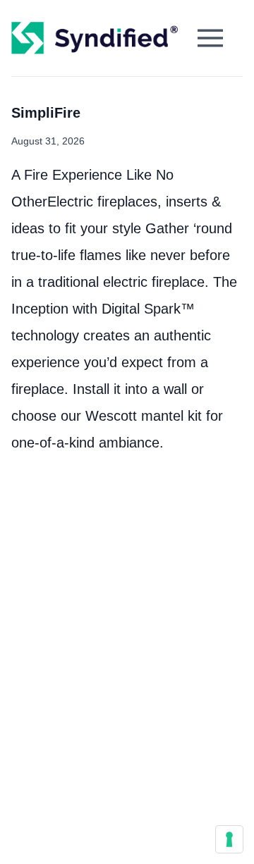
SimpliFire (45, 113)
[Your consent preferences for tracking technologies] (229, 839)
